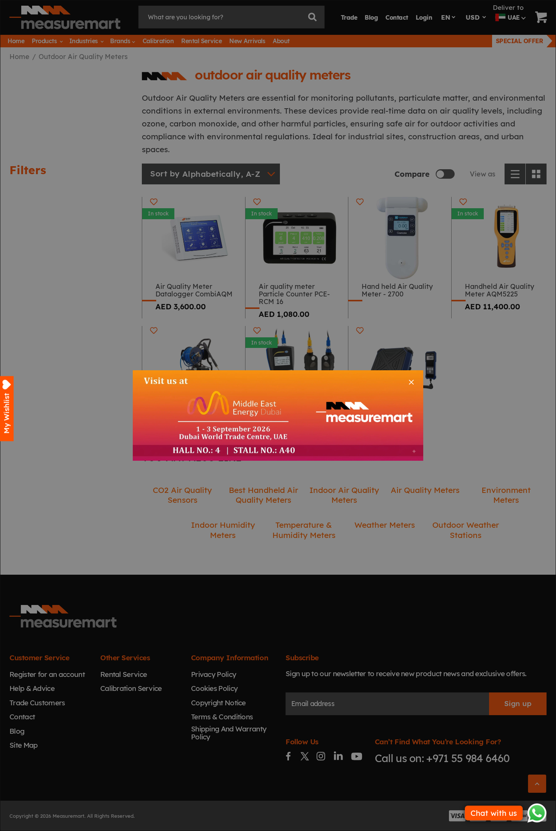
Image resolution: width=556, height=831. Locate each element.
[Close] (411, 382)
